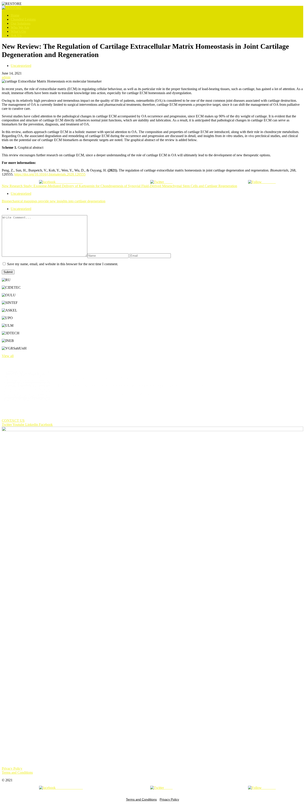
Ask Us (16, 35)
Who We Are (20, 27)
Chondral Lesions (23, 19)
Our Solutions (20, 23)
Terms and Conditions (141, 799)
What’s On (18, 31)
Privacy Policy (169, 799)
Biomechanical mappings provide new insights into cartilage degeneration (53, 201)
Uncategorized (21, 66)
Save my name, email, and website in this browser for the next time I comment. (62, 264)
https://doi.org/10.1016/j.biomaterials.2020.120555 (50, 174)
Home (15, 15)
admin (6, 77)
